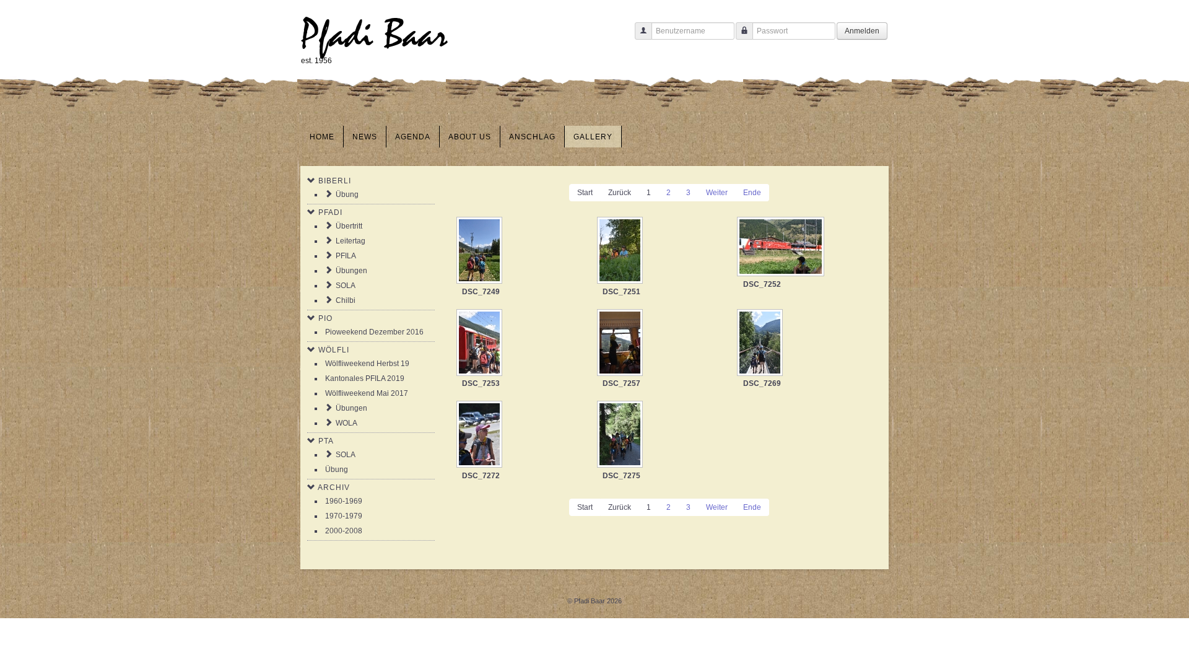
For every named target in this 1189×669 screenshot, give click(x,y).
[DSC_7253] (480, 343)
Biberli (334, 181)
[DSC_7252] (782, 248)
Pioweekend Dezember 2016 (374, 332)
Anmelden (862, 31)
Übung (347, 194)
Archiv (334, 487)
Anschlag (532, 137)
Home (322, 137)
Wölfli (333, 350)
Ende (752, 192)
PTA (326, 441)
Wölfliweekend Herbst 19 (367, 363)
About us (469, 137)
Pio (325, 318)
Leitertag (350, 241)
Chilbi (345, 300)
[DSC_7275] (621, 435)
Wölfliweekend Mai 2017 (366, 393)
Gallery (592, 137)
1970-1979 (343, 516)
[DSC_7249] (480, 251)
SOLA (345, 285)
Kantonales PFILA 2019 (364, 378)
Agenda (412, 137)
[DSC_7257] (621, 343)
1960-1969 (343, 501)
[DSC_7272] (480, 435)
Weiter (717, 192)
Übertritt (349, 226)
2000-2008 (343, 531)
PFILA (346, 255)
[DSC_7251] (621, 251)
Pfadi (330, 212)
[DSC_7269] (761, 343)
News (364, 137)
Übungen (351, 270)
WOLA (346, 423)
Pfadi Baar (374, 35)
